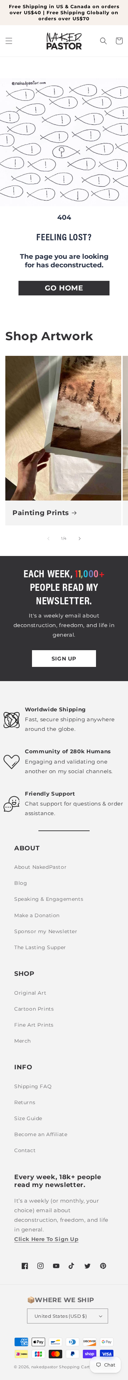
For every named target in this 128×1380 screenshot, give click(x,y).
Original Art (30, 993)
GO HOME (64, 288)
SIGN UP (64, 658)
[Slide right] (79, 538)
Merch (22, 1041)
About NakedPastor (40, 867)
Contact (25, 1150)
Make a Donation (37, 915)
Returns (24, 1102)
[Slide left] (48, 538)
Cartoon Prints (34, 1009)
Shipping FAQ (33, 1086)
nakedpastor (44, 1366)
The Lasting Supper (40, 947)
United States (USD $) (60, 1316)
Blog (20, 883)
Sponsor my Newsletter (46, 931)
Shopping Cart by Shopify (86, 1366)
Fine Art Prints (34, 1025)
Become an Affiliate (40, 1134)
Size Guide (28, 1118)
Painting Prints (40, 513)
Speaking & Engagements (48, 899)
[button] (9, 41)
